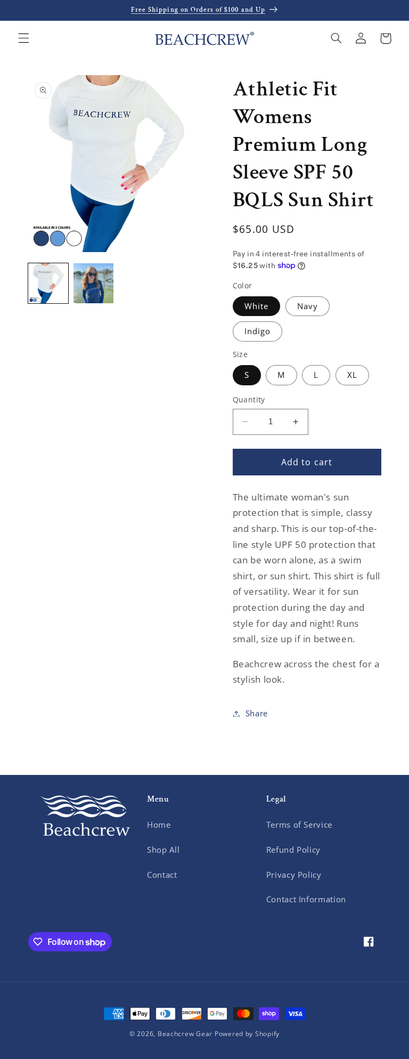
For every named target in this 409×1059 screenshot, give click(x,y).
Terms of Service (299, 824)
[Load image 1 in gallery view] (48, 283)
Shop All (163, 849)
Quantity (249, 399)
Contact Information (306, 899)
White (256, 306)
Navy (307, 306)
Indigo (257, 331)
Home (159, 824)
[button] (23, 38)
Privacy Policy (294, 874)
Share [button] (257, 713)
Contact (162, 874)
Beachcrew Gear (185, 1034)
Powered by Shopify (247, 1034)
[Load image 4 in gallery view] (93, 283)
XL (352, 374)
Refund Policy (293, 849)
